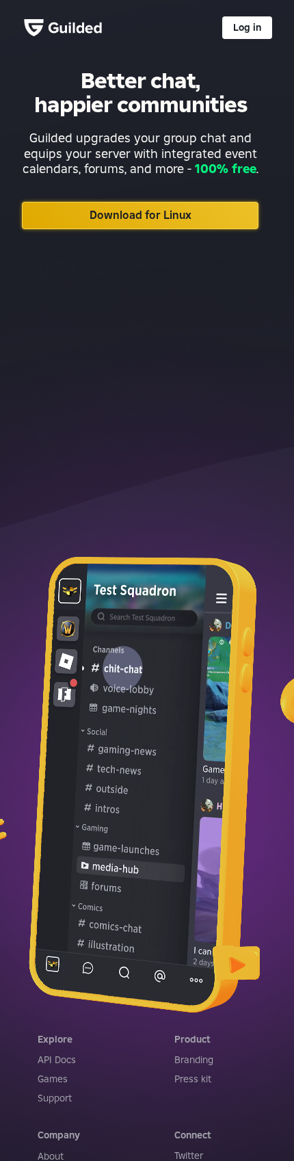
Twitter (188, 1155)
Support (55, 1098)
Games (53, 1078)
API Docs (57, 1059)
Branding (193, 1059)
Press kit (192, 1078)
